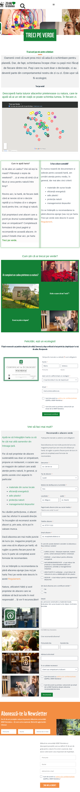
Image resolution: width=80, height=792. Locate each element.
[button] (78, 372)
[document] (40, 396)
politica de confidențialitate (65, 407)
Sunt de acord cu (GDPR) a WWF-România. (59, 408)
